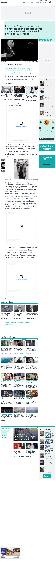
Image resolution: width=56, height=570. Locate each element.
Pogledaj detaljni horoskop (46, 138)
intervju (4, 437)
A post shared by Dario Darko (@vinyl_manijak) (21, 293)
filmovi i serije (5, 430)
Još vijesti (46, 476)
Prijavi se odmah (47, 164)
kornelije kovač (9, 324)
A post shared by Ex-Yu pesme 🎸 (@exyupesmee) (21, 243)
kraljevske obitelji (6, 428)
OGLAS (28, 13)
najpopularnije (45, 429)
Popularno (30, 2)
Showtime (22, 2)
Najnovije (38, 2)
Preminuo (7, 322)
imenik (41, 0)
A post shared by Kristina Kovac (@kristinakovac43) (21, 140)
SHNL (46, 2)
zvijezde (4, 435)
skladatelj (13, 322)
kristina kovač (20, 322)
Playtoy (45, 0)
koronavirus (27, 322)
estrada (4, 433)
